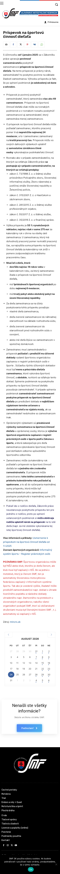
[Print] (6, 45)
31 (36, 651)
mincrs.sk (15, 621)
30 (49, 674)
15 (42, 663)
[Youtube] (16, 845)
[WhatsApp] (41, 45)
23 (49, 668)
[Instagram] (8, 845)
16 (49, 663)
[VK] (34, 45)
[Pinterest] (27, 45)
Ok (30, 869)
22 (42, 668)
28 (36, 674)
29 (42, 674)
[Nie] (56, 864)
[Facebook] (13, 45)
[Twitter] (20, 45)
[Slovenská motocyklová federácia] (30, 13)
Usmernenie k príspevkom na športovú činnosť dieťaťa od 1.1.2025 (26, 541)
